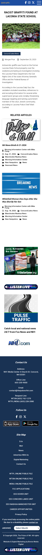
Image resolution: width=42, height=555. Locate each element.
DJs (21, 441)
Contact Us (21, 464)
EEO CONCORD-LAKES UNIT (21, 499)
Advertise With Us (21, 455)
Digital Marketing (21, 459)
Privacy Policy (21, 514)
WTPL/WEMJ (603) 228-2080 (21, 401)
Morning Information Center (16, 160)
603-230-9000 (21, 382)
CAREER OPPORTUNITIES (21, 509)
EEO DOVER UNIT (21, 494)
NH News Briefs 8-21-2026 (14, 145)
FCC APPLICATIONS (21, 489)
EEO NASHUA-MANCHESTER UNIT (21, 504)
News (25, 162)
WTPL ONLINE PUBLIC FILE (21, 473)
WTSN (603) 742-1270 (21, 398)
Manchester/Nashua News (15, 157)
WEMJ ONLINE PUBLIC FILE (21, 484)
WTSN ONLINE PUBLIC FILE (21, 479)
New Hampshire (11, 162)
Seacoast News (11, 165)
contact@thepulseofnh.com (21, 390)
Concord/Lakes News (11, 54)
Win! (21, 446)
